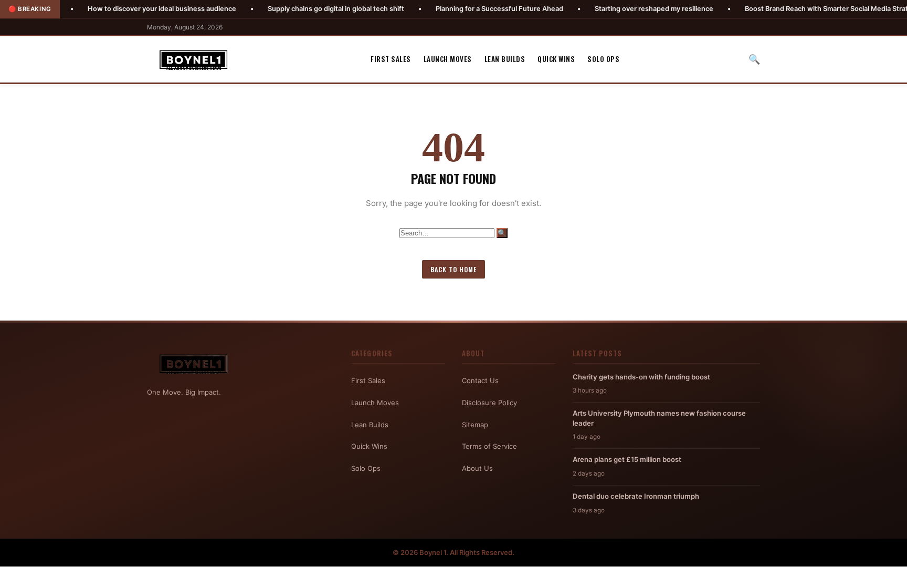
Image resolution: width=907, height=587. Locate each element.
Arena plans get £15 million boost (627, 459)
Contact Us (480, 380)
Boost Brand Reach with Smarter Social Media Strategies (807, 9)
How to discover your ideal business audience (133, 9)
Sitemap (475, 424)
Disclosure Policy (489, 402)
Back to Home (453, 269)
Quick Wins (556, 59)
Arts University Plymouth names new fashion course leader (659, 418)
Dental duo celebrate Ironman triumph (636, 496)
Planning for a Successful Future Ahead (471, 9)
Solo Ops (603, 59)
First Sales (391, 59)
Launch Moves (448, 59)
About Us (477, 468)
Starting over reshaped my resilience (625, 9)
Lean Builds (504, 59)
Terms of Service (489, 446)
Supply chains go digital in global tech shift (307, 9)
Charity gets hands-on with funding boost (641, 377)
